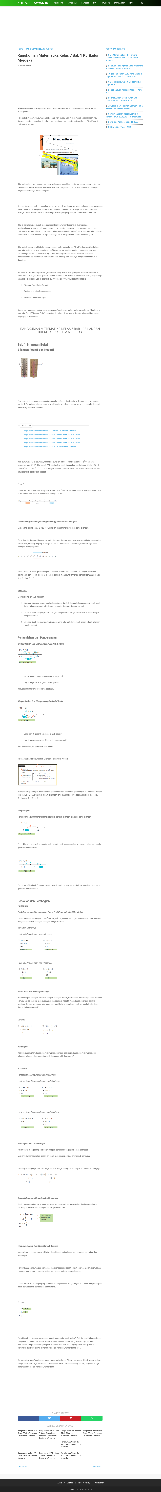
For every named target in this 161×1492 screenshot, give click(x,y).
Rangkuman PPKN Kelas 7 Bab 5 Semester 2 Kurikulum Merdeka (71, 1433)
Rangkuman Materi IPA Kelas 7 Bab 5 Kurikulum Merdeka (71, 1444)
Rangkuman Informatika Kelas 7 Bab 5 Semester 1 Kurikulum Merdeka (51, 443)
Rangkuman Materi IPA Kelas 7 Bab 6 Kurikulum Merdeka (27, 1455)
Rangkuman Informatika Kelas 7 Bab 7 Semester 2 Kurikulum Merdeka (51, 435)
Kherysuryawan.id (33, 3)
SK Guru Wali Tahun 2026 (119, 127)
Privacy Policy (84, 1483)
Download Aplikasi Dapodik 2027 (123, 122)
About (59, 1483)
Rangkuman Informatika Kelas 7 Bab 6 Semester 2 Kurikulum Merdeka (51, 439)
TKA (94, 3)
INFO (131, 3)
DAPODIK (85, 3)
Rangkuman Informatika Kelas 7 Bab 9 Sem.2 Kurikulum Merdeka (49, 447)
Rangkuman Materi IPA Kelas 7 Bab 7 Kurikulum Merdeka (71, 1455)
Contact (70, 1483)
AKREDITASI (72, 3)
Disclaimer (99, 1483)
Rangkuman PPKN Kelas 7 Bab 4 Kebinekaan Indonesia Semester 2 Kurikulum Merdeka (49, 1434)
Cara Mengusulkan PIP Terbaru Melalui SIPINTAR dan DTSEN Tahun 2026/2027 (122, 58)
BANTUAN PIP (119, 3)
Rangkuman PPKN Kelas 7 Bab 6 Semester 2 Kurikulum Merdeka (49, 1455)
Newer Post (23, 1467)
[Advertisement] (80, 26)
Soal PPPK (105, 3)
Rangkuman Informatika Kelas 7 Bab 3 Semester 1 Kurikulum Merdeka (92, 1433)
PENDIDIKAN (58, 3)
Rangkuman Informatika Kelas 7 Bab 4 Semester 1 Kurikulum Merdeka (27, 1433)
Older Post (96, 1467)
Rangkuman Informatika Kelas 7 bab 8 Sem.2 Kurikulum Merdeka (49, 431)
